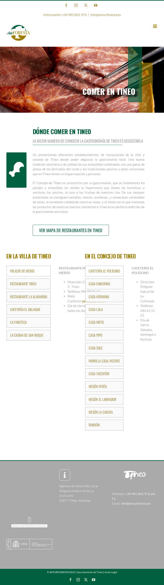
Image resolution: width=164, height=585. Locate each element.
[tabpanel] (145, 305)
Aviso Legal (111, 572)
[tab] (29, 271)
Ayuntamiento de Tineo (90, 572)
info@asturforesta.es (105, 15)
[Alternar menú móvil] (155, 26)
